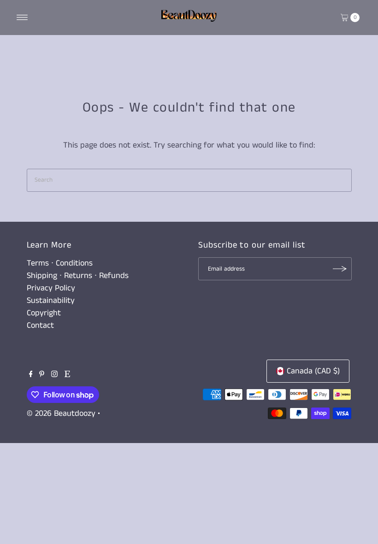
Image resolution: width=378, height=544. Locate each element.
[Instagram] (54, 375)
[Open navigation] (22, 17)
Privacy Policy (51, 288)
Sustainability (51, 301)
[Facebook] (31, 375)
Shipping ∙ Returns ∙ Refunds (78, 276)
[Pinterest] (41, 375)
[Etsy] (67, 375)
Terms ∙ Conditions (60, 263)
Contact (40, 325)
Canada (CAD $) (313, 371)
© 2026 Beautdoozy (61, 414)
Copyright (44, 313)
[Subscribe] (340, 268)
